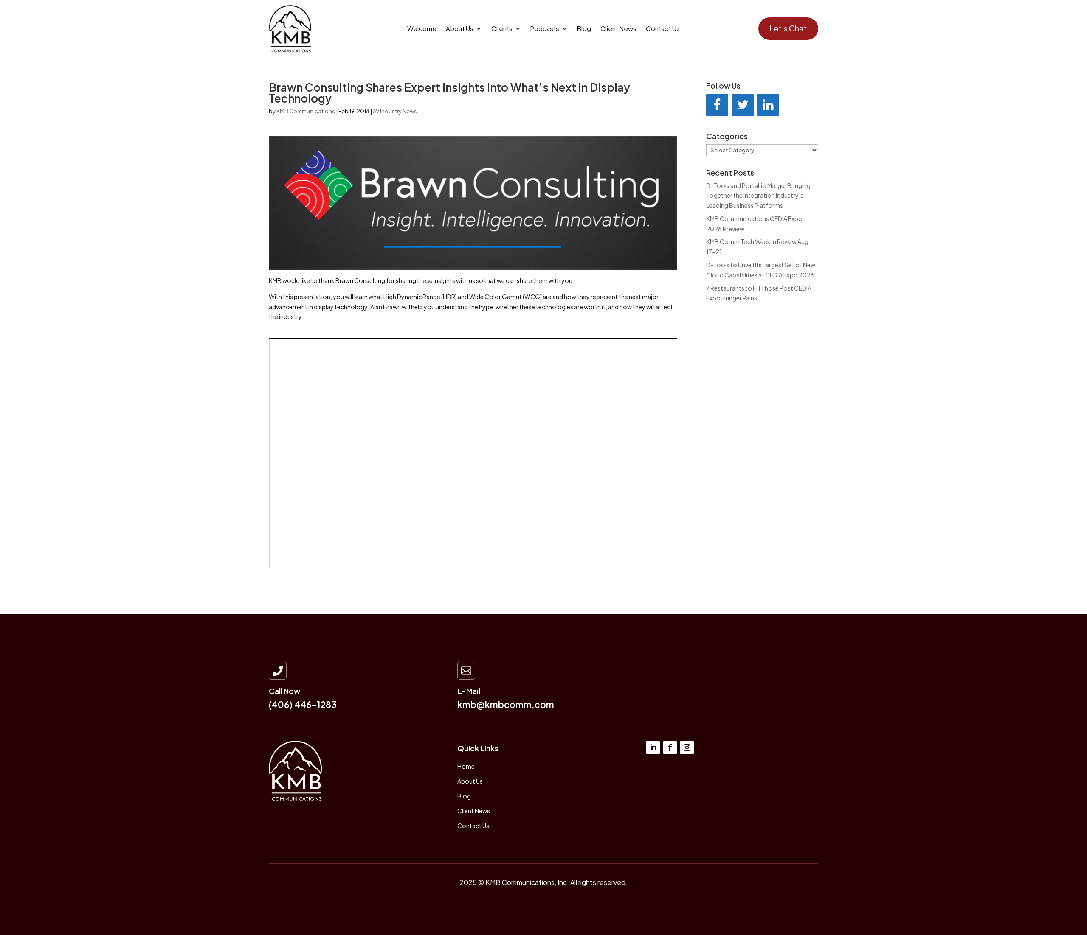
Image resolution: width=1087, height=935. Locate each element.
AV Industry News (395, 111)
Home (466, 766)
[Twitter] (743, 105)
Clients (502, 28)
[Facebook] (717, 105)
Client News (618, 28)
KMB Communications (305, 111)
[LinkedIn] (768, 105)
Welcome (421, 28)
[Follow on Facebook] (670, 747)
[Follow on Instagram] (687, 747)
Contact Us (663, 28)
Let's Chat (788, 28)
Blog (584, 28)
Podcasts (544, 28)
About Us (459, 28)
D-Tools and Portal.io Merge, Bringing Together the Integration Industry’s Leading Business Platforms (758, 196)
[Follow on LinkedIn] (653, 747)
